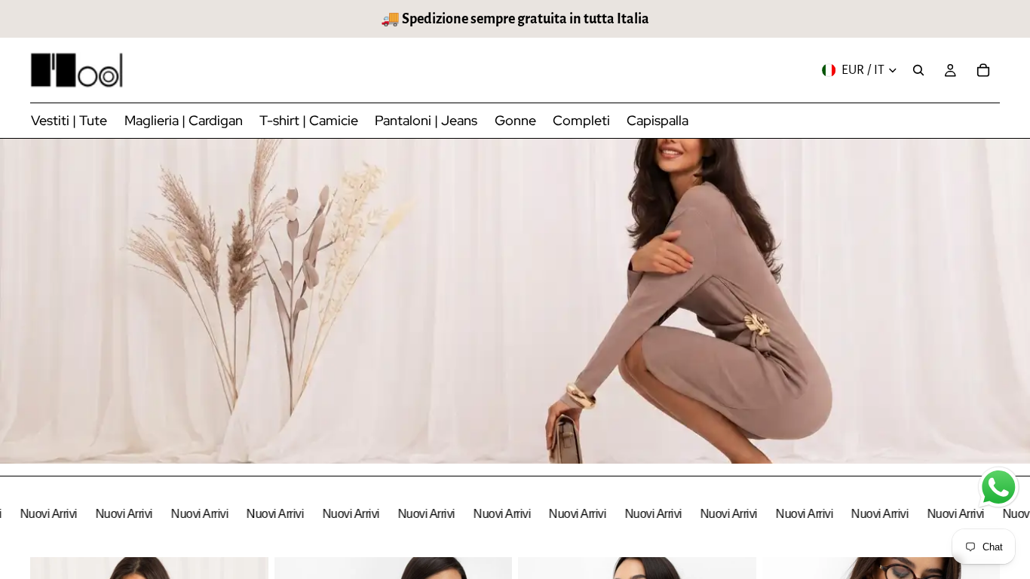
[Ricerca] (918, 70)
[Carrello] (983, 70)
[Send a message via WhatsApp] (998, 487)
